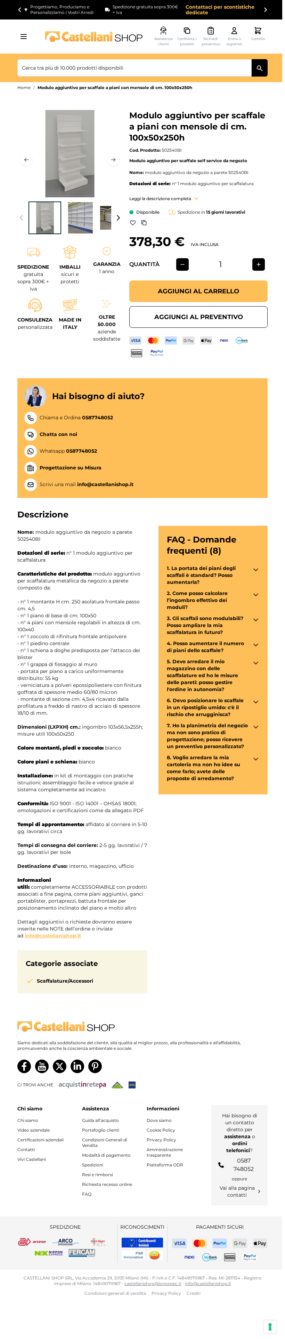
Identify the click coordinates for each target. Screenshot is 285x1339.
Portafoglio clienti (100, 1130)
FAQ (86, 1194)
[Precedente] (26, 159)
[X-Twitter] (59, 1066)
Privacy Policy (161, 1139)
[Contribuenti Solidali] (142, 1242)
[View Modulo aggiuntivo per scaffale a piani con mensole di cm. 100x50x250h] (44, 217)
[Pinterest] (95, 1066)
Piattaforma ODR (165, 1164)
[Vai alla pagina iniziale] (93, 36)
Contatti (26, 1149)
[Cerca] (260, 68)
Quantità (144, 264)
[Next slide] (265, 9)
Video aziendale (33, 1130)
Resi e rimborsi (97, 1174)
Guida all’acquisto (100, 1120)
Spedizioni (92, 1164)
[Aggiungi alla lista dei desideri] (132, 222)
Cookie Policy (161, 1130)
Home (24, 87)
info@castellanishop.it (53, 936)
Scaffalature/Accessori (65, 981)
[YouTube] (42, 1066)
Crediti (194, 1293)
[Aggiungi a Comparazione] (143, 222)
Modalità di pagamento (106, 1155)
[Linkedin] (77, 1066)
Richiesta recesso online (107, 1184)
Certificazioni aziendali (40, 1139)
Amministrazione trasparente (165, 1152)
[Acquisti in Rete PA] (82, 1085)
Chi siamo (27, 1120)
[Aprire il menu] (25, 36)
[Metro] (132, 1085)
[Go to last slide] (19, 9)
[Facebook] (24, 1066)
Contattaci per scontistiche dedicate (220, 9)
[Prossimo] (113, 159)
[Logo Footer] (142, 1026)
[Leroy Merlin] (117, 1085)
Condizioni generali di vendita (115, 1293)
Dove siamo (159, 1120)
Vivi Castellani (31, 1159)
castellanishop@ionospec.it (152, 1283)
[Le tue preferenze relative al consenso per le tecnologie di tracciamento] (270, 1326)
